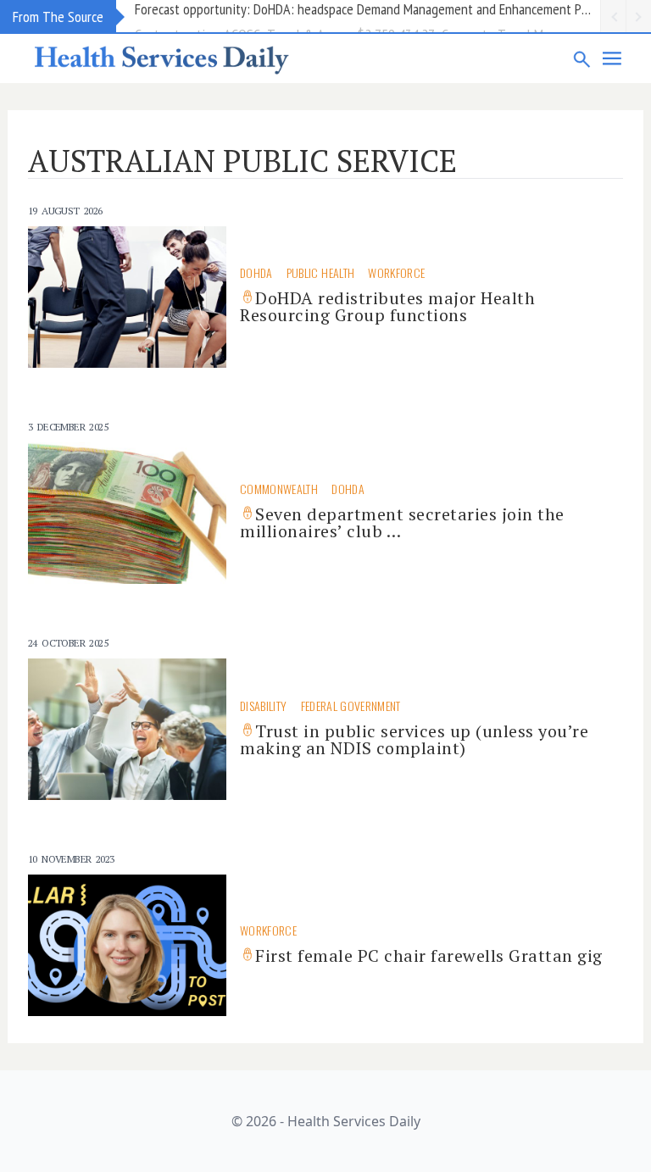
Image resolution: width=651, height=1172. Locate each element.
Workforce (396, 272)
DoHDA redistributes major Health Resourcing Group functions (387, 306)
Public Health (321, 272)
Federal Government (351, 705)
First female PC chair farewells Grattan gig (429, 955)
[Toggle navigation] (613, 58)
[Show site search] (582, 58)
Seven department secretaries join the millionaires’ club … (402, 522)
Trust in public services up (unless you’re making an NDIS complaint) (414, 739)
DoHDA (256, 272)
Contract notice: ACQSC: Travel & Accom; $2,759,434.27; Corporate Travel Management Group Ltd (367, 15)
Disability (263, 705)
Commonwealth (279, 488)
